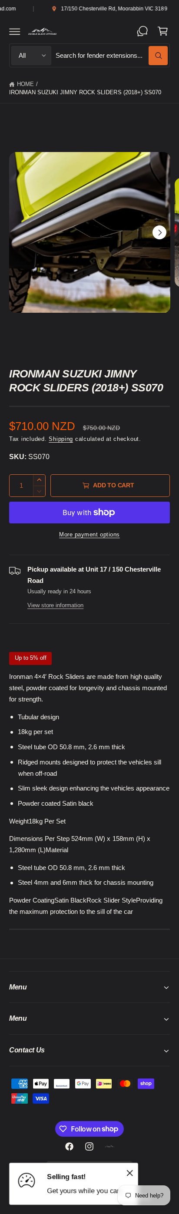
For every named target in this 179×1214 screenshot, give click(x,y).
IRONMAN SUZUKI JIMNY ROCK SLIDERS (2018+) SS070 (85, 92)
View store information (55, 605)
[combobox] (111, 55)
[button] (15, 31)
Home (25, 84)
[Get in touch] (142, 31)
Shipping (61, 439)
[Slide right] (159, 232)
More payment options (89, 535)
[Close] (130, 1173)
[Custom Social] (109, 1147)
